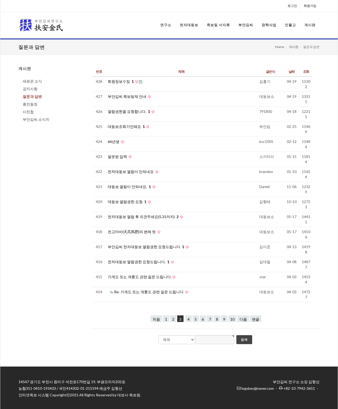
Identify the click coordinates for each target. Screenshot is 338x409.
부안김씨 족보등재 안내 (127, 96)
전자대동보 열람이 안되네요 (131, 171)
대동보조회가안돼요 (126, 126)
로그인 (292, 6)
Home (279, 47)
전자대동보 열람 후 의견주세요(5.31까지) (143, 216)
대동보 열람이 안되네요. (129, 186)
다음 (243, 319)
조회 (306, 71)
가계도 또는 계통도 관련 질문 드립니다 (140, 277)
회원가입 (310, 6)
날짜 (292, 71)
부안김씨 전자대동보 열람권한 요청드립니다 (146, 246)
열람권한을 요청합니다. (129, 111)
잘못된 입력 (118, 156)
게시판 (293, 47)
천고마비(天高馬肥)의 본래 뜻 (132, 231)
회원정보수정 (121, 81)
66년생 (114, 141)
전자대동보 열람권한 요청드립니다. (138, 261)
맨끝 (255, 319)
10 (232, 319)
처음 (156, 319)
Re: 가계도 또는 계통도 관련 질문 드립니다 (149, 292)
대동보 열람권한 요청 (127, 201)
